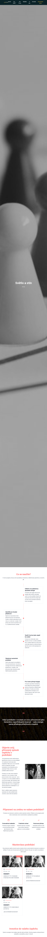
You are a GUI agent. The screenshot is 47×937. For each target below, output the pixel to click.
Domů (9, 1)
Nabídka (25, 1)
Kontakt (34, 1)
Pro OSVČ (14, 2)
